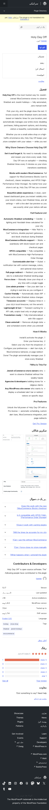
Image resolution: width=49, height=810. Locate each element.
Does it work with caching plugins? (31, 525)
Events (20, 738)
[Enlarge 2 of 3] (20, 438)
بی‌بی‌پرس (41, 762)
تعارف (44, 713)
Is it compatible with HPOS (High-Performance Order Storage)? (32, 516)
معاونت (41, 81)
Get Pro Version (40, 423)
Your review (41, 681)
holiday (5, 624)
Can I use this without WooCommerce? (30, 540)
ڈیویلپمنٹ (40, 75)
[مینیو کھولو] (4, 3)
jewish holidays (16, 629)
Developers (42, 742)
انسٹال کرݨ (39, 69)
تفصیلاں (41, 56)
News (44, 717)
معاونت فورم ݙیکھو (40, 698)
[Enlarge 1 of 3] (43, 438)
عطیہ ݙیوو (19, 742)
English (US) (7, 619)
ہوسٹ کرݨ (42, 722)
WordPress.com (38, 754)
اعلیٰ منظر (42, 640)
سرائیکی (37, 777)
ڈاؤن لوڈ (42, 47)
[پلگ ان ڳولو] (21, 27)
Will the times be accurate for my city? (30, 532)
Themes (19, 717)
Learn (44, 734)
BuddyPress (40, 767)
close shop (14, 624)
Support (43, 738)
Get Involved (17, 734)
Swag (19, 746)
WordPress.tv (39, 746)
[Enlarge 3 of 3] (43, 483)
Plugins (20, 722)
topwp (44, 41)
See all (5, 681)
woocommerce (8, 633)
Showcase (18, 713)
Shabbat (6, 629)
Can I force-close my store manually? (30, 547)
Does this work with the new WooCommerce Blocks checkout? (32, 507)
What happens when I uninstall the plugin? (28, 555)
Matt (43, 758)
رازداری (43, 726)
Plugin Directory (40, 11)
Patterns (19, 726)
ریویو (42, 63)
